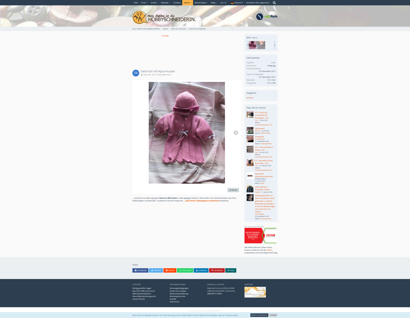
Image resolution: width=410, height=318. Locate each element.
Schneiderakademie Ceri (264, 125)
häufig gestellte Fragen (141, 288)
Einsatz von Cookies (178, 291)
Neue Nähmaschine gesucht (144, 296)
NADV (219, 293)
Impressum (174, 301)
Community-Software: (205, 310)
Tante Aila (147, 74)
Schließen (273, 315)
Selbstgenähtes (266, 144)
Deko (262, 183)
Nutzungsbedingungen (179, 288)
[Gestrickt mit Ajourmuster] (253, 45)
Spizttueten (260, 128)
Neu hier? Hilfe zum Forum (143, 291)
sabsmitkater (259, 214)
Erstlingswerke (266, 219)
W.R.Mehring (259, 139)
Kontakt (173, 299)
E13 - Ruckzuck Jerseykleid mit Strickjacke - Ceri (262, 115)
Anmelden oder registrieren (257, 2)
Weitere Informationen (259, 315)
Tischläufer (259, 136)
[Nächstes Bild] (236, 133)
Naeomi (258, 192)
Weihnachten (265, 133)
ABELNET (211, 293)
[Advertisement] (187, 52)
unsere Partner (138, 299)
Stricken (250, 97)
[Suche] (274, 2)
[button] (237, 2)
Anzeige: (165, 35)
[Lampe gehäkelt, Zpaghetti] (261, 45)
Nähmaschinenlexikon (141, 293)
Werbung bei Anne (177, 296)
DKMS (269, 250)
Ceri (256, 120)
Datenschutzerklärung (179, 293)
